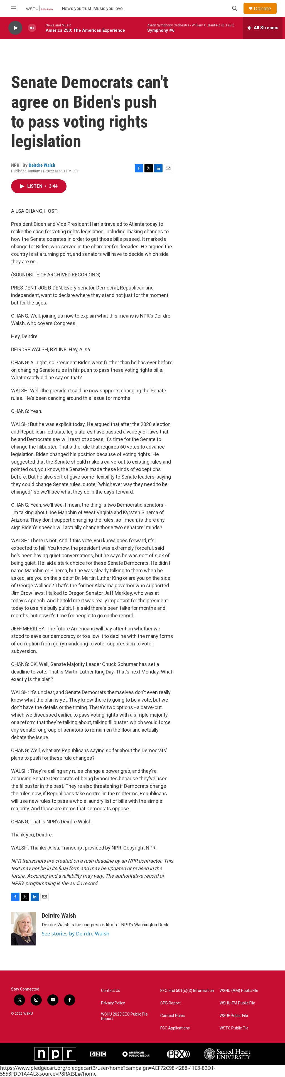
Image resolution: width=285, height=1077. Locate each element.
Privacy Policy (113, 1003)
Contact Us (110, 991)
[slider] (41, 28)
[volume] (32, 28)
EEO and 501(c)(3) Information (187, 991)
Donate (262, 8)
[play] (15, 28)
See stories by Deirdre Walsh (75, 933)
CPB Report (170, 1003)
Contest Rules (172, 1016)
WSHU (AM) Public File (239, 991)
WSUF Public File (234, 1016)
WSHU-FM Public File (237, 1003)
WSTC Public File (234, 1028)
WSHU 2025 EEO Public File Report (124, 1016)
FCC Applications (175, 1028)
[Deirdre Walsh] (23, 928)
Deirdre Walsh (42, 165)
